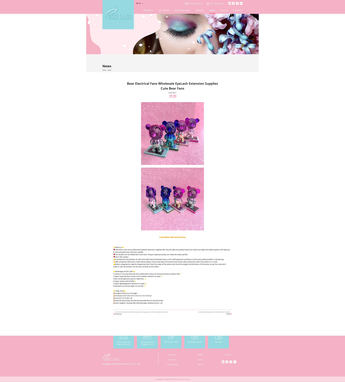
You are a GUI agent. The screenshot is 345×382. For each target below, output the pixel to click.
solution (164, 10)
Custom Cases (182, 10)
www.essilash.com (124, 344)
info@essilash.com (196, 3)
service (200, 10)
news (212, 10)
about (224, 10)
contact (238, 10)
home (104, 70)
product (148, 10)
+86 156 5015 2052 (217, 3)
